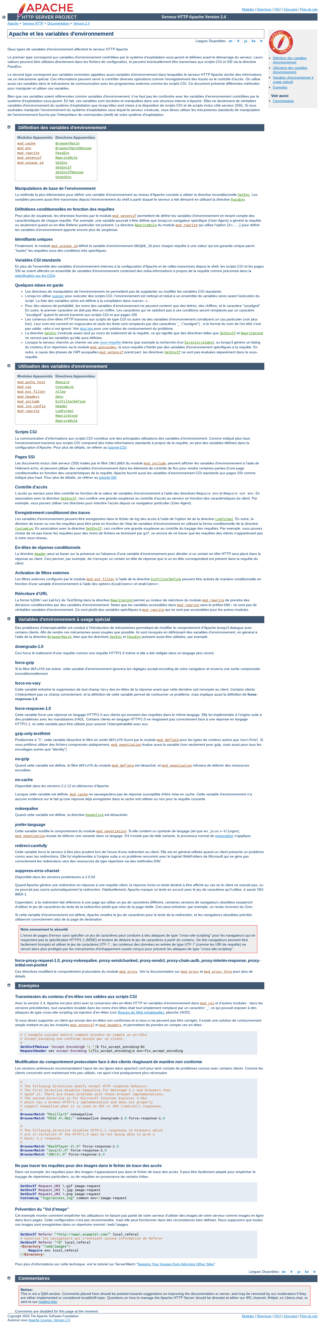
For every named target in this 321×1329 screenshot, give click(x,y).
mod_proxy (128, 972)
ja (245, 41)
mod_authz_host (31, 382)
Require (62, 382)
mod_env (24, 148)
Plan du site (308, 9)
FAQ (277, 9)
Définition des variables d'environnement (290, 60)
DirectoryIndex (199, 343)
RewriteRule (66, 158)
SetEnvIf (63, 167)
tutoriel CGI (117, 447)
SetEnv (61, 163)
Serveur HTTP (33, 23)
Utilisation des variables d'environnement (290, 70)
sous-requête (110, 342)
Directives (264, 9)
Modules (248, 9)
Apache (13, 23)
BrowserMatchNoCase (73, 148)
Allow (60, 392)
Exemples (280, 87)
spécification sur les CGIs (35, 276)
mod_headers (28, 397)
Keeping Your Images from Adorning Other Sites (176, 1264)
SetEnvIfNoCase (69, 172)
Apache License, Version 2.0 (49, 1320)
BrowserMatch (67, 143)
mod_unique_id (30, 163)
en (230, 41)
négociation (224, 836)
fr (238, 41)
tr (261, 41)
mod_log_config (31, 406)
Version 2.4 (81, 23)
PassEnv (62, 153)
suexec (58, 296)
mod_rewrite (28, 153)
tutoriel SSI (107, 477)
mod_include (28, 401)
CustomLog (64, 387)
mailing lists (48, 1302)
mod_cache (26, 143)
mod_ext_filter (31, 392)
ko (254, 41)
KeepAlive (95, 815)
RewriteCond (252, 333)
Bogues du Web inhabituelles (141, 1012)
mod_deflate (168, 740)
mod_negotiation (126, 745)
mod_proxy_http (218, 972)
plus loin (86, 328)
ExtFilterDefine (70, 401)
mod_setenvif (29, 158)
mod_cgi (24, 387)
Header (61, 406)
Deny (59, 397)
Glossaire (290, 9)
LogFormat (64, 411)
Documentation (58, 23)
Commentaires (283, 101)
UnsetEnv (63, 177)
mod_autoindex (103, 347)
